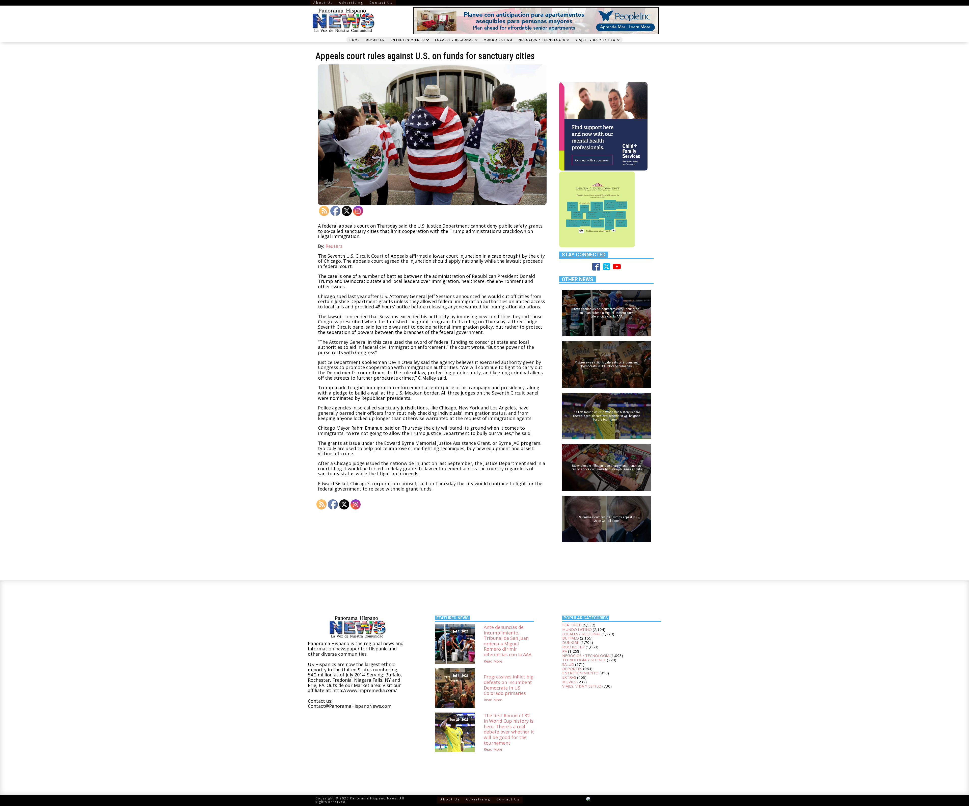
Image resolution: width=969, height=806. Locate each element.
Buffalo (570, 638)
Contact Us (381, 3)
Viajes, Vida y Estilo (595, 40)
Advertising (351, 3)
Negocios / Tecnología (542, 40)
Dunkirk (570, 642)
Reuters (334, 246)
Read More (493, 661)
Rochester (573, 646)
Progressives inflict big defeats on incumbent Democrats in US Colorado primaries (508, 685)
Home (354, 40)
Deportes (375, 40)
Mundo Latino (498, 40)
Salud (568, 664)
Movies (569, 681)
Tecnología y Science (584, 659)
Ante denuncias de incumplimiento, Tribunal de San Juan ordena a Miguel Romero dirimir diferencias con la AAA (507, 641)
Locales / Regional (454, 40)
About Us (323, 3)
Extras (569, 677)
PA (564, 651)
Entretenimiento (408, 40)
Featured (572, 624)
